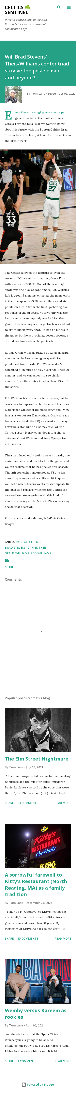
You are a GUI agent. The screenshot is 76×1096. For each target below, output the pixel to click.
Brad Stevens (15, 547)
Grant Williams (17, 553)
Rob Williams (41, 553)
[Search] (59, 7)
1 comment (26, 1061)
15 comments (27, 938)
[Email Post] (7, 561)
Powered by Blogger (40, 1084)
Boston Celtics (28, 542)
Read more (63, 803)
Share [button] (9, 567)
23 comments (27, 803)
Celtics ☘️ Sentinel (18, 9)
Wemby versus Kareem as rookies (35, 1013)
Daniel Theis (36, 547)
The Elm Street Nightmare (36, 758)
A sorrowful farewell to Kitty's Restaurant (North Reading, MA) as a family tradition (36, 884)
